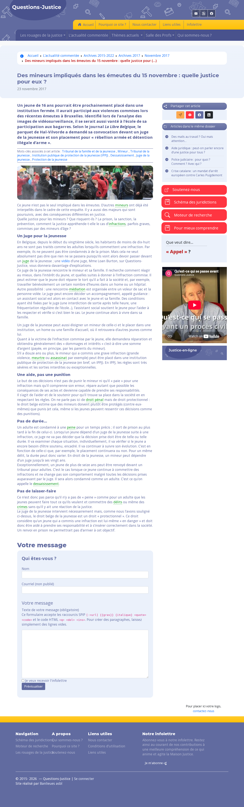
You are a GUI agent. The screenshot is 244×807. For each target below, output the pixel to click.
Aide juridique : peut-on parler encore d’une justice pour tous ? (197, 150)
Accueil (88, 24)
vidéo (65, 261)
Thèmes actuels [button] (126, 35)
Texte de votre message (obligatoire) (50, 609)
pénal (99, 399)
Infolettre (194, 24)
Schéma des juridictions (195, 201)
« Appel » (177, 251)
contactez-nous (203, 711)
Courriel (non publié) (38, 584)
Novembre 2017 (157, 55)
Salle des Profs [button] (158, 35)
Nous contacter (144, 24)
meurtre (38, 357)
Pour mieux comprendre (195, 227)
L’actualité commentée (88, 35)
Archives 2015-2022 (99, 55)
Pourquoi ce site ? (112, 24)
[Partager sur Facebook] (199, 115)
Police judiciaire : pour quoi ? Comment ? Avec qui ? (190, 162)
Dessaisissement (122, 155)
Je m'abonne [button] (154, 763)
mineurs (121, 205)
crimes (22, 506)
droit (90, 399)
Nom (25, 568)
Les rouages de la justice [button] (41, 35)
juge (25, 261)
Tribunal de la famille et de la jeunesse (88, 151)
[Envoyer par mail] (180, 115)
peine (71, 427)
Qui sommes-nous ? (194, 35)
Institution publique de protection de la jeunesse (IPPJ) (70, 155)
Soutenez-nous (186, 189)
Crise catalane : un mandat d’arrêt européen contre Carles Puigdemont (196, 173)
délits (117, 502)
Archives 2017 (129, 55)
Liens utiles (172, 24)
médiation (77, 289)
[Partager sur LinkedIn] (209, 115)
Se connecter (84, 778)
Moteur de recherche (192, 214)
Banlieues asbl (51, 783)
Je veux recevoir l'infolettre (46, 680)
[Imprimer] (190, 115)
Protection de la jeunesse (49, 160)
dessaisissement (46, 483)
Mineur (123, 151)
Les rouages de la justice (35, 752)
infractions (117, 223)
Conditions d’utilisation (106, 746)
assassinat (59, 357)
